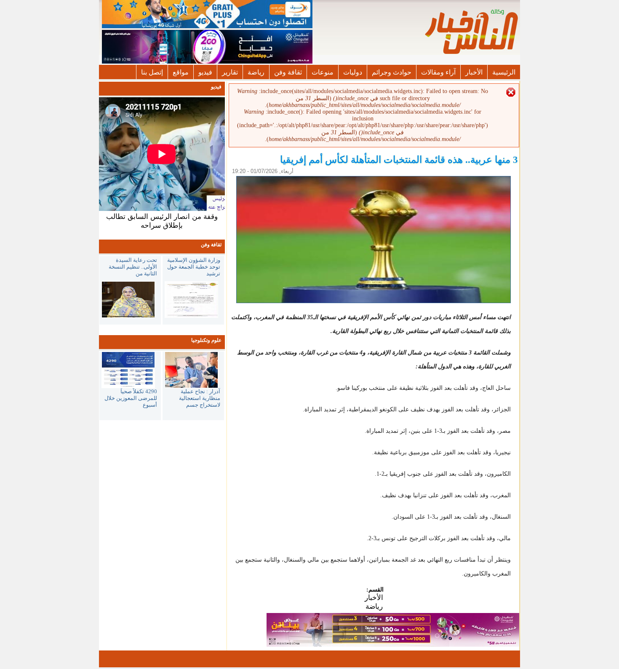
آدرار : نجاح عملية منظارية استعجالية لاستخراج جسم (199, 398)
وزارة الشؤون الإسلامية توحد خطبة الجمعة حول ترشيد (193, 267)
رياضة (256, 72)
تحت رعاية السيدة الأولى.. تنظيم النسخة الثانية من (133, 267)
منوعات (323, 72)
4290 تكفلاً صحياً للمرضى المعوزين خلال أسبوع (130, 398)
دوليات (352, 72)
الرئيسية (503, 72)
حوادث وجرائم (391, 72)
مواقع (181, 72)
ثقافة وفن (288, 72)
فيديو (205, 72)
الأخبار (474, 72)
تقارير (230, 72)
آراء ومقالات (438, 72)
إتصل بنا (152, 72)
